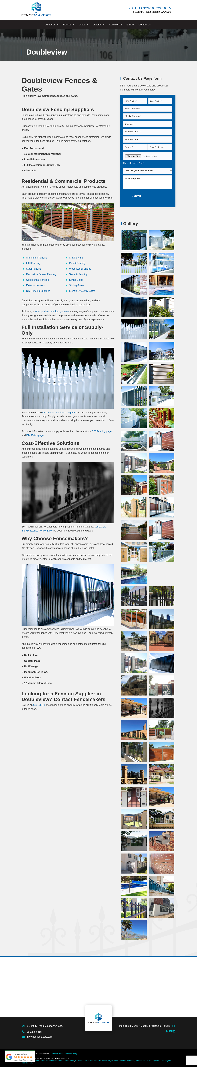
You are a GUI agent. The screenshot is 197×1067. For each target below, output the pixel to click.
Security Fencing (78, 274)
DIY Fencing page (102, 431)
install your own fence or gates (58, 412)
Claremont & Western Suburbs (88, 1061)
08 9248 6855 (34, 1031)
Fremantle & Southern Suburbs (61, 1061)
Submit (136, 195)
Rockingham (27, 1063)
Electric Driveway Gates (82, 291)
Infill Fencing (33, 263)
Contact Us (145, 24)
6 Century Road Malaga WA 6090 (45, 1026)
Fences (67, 24)
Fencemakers (98, 1018)
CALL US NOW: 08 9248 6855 (150, 8)
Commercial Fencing (37, 280)
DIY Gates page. (35, 435)
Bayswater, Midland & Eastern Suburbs (118, 1061)
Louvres (97, 24)
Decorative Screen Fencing (41, 274)
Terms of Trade (57, 1054)
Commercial (115, 24)
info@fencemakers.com (39, 1036)
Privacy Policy (71, 1054)
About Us (50, 24)
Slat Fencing (76, 257)
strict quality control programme (52, 311)
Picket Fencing (77, 263)
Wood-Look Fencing (80, 268)
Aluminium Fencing (36, 257)
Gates (82, 24)
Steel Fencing (33, 268)
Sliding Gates (76, 285)
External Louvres (35, 285)
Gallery (130, 24)
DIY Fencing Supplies (38, 291)
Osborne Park (141, 1061)
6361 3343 (39, 705)
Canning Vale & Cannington (159, 1061)
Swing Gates (76, 280)
